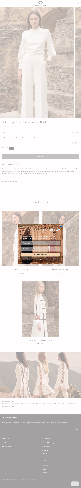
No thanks (40, 259)
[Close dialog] (61, 226)
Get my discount (40, 254)
